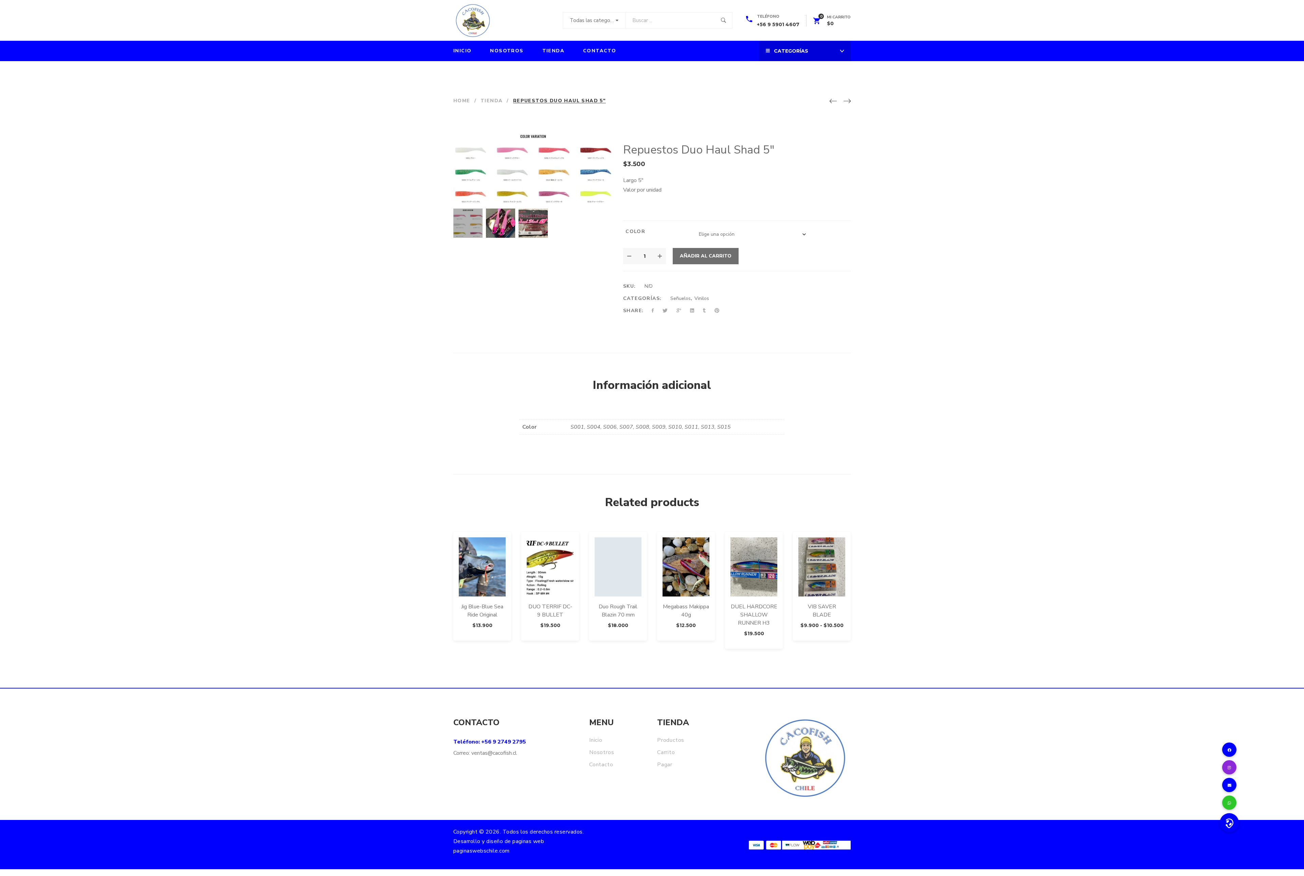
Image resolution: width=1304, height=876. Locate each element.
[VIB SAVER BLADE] (821, 566)
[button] (1229, 822)
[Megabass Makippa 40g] (686, 566)
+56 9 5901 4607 (778, 24)
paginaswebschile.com (481, 851)
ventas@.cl (494, 753)
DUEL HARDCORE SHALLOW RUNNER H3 (754, 615)
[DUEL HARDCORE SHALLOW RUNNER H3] (753, 566)
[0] (816, 22)
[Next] (847, 101)
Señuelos (680, 298)
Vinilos (701, 298)
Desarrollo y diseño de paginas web (498, 841)
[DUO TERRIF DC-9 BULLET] (550, 566)
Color (635, 231)
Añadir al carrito (705, 256)
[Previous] (833, 101)
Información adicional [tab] (652, 385)
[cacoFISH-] (472, 20)
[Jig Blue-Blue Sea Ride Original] (482, 566)
